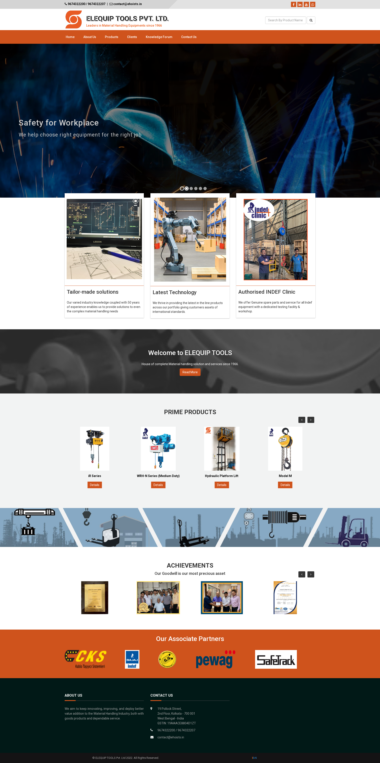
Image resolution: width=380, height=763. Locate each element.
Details (95, 485)
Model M (222, 476)
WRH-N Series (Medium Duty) (95, 476)
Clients (132, 37)
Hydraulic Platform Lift (158, 476)
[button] (9, 121)
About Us (89, 37)
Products (111, 37)
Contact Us (189, 37)
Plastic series (285, 476)
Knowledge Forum (159, 37)
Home (70, 37)
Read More (190, 372)
